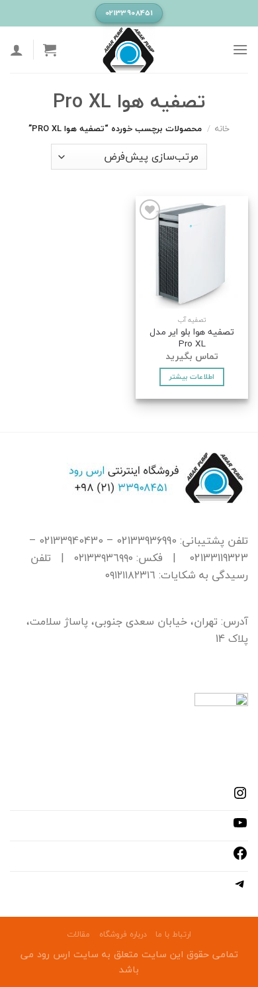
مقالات (78, 934)
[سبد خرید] (49, 49)
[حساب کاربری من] (16, 49)
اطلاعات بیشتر (191, 376)
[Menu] (240, 49)
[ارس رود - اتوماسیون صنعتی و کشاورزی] (129, 49)
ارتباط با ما (173, 934)
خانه (222, 128)
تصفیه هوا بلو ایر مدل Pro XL (192, 337)
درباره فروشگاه (123, 934)
